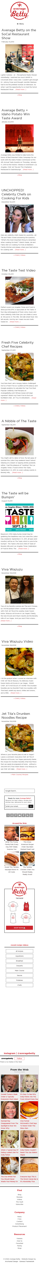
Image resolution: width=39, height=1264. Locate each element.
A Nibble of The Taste (19, 421)
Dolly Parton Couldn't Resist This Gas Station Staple (28, 1152)
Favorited (19, 1243)
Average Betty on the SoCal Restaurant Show (19, 34)
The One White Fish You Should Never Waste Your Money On (9, 1179)
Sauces (19, 975)
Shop (19, 1248)
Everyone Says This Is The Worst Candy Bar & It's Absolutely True (29, 1179)
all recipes (19, 951)
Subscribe (19, 1204)
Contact (19, 1221)
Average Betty (19, 10)
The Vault (19, 1202)
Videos (22, 255)
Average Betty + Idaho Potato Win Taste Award (16, 114)
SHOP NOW (19, 928)
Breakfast (19, 961)
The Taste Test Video (18, 270)
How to (19, 1241)
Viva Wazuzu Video (17, 641)
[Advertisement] (18, 1019)
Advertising (19, 1224)
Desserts (19, 966)
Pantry (19, 1246)
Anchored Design (11, 1261)
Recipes (25, 774)
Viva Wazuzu (12, 569)
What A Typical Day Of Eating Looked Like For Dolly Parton (9, 1152)
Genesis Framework (26, 1261)
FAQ (19, 1219)
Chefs (17, 255)
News (19, 1216)
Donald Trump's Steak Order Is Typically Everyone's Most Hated (9, 1096)
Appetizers (19, 956)
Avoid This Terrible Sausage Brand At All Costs (12, 869)
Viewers (19, 1238)
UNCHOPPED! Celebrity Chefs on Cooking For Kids (16, 194)
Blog (20, 95)
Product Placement (19, 1226)
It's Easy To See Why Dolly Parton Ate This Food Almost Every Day (29, 1096)
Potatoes (19, 980)
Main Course (16, 774)
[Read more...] (21, 89)
